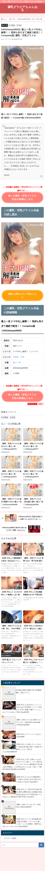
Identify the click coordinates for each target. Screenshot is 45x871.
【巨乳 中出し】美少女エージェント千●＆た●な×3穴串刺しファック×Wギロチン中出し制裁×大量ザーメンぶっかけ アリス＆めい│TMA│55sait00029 (22, 708)
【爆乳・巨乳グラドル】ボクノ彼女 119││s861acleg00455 (28, 806)
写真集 (13, 25)
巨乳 (20, 25)
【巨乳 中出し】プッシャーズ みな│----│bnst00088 (29, 735)
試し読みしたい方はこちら (23, 295)
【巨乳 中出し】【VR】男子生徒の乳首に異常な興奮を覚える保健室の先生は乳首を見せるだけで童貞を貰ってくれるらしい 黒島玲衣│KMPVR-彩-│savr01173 (22, 793)
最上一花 (4, 25)
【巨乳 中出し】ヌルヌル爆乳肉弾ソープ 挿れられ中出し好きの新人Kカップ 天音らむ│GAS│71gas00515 (29, 779)
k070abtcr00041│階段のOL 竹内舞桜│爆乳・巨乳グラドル (29, 691)
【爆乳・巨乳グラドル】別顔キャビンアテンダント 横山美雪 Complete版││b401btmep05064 (29, 722)
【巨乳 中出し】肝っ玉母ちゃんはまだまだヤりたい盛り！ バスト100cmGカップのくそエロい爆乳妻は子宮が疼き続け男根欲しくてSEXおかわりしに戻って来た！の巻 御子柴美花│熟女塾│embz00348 (22, 764)
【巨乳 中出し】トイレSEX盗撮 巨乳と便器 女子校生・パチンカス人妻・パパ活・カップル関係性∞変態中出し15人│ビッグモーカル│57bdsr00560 (22, 822)
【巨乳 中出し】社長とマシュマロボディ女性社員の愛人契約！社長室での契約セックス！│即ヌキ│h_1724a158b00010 (22, 748)
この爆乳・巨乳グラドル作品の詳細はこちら (23, 197)
